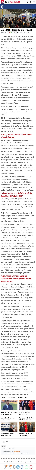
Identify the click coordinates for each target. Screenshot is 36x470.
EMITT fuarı (11, 397)
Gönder (4, 446)
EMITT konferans (22, 397)
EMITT (3, 397)
